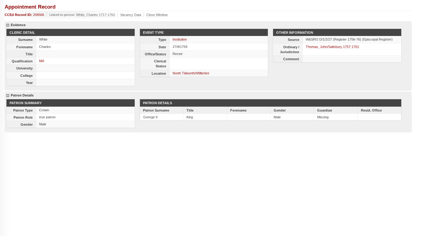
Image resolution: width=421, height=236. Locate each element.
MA (41, 61)
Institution (180, 39)
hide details (7, 25)
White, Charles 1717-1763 (95, 15)
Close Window (157, 15)
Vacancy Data (130, 15)
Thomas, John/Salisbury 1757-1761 (332, 47)
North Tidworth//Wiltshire (191, 73)
